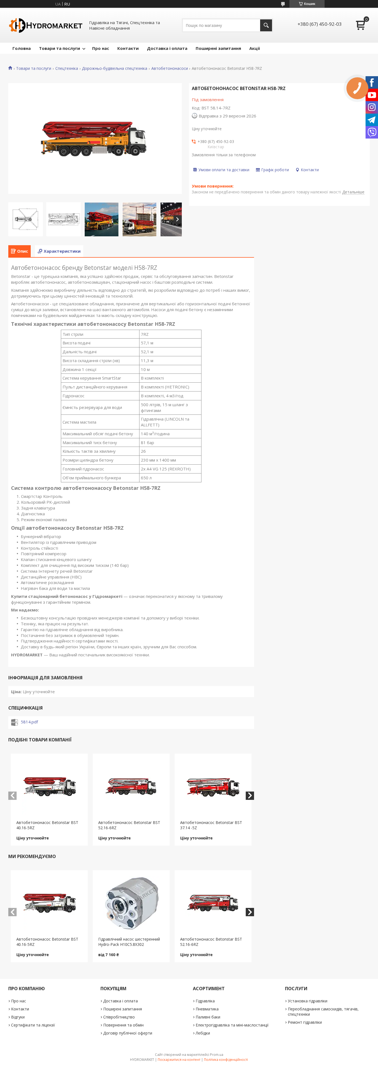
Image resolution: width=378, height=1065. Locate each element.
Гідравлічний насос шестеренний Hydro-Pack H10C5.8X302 (129, 941)
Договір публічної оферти (127, 1033)
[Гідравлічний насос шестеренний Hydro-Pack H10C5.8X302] (131, 903)
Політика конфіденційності (226, 1059)
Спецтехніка (66, 68)
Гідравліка (205, 1000)
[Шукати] (266, 25)
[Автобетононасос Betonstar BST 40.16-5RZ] (49, 787)
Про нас (100, 48)
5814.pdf (29, 721)
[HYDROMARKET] (45, 25)
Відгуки (18, 1017)
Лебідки (203, 1033)
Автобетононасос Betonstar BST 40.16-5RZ (47, 825)
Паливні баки (208, 1017)
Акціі (254, 48)
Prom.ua (216, 1054)
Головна (21, 48)
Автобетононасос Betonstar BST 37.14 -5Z (211, 825)
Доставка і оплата (167, 48)
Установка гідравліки (307, 1000)
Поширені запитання (218, 48)
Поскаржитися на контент (179, 1059)
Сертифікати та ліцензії (33, 1025)
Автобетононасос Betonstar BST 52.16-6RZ (129, 825)
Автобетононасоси (169, 68)
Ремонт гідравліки (305, 1022)
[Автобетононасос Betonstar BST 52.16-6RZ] (131, 787)
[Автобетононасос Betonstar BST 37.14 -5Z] (213, 787)
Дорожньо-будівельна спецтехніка (114, 68)
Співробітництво (119, 1017)
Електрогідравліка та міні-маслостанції (232, 1025)
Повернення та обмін (123, 1025)
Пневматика (207, 1009)
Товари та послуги (59, 48)
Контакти (128, 48)
